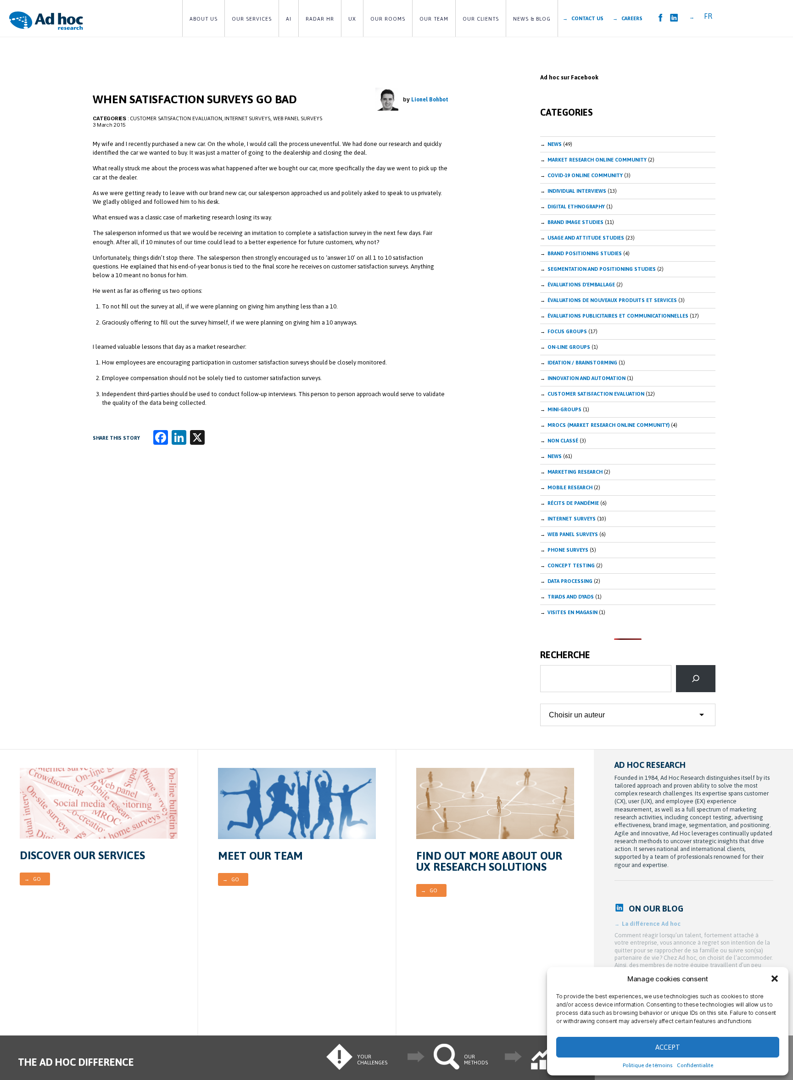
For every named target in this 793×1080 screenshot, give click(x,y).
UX (352, 19)
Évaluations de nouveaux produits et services (612, 300)
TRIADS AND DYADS (570, 596)
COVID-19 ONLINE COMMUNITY (585, 175)
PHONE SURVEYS (567, 550)
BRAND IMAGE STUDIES (575, 222)
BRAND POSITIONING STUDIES (584, 253)
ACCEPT (667, 1047)
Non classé (562, 440)
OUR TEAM (433, 19)
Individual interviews (576, 191)
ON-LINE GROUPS (568, 347)
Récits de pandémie (573, 503)
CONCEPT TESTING (571, 565)
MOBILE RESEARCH (569, 487)
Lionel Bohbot (429, 99)
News (554, 144)
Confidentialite (695, 1065)
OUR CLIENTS (481, 19)
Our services (252, 19)
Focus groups (567, 331)
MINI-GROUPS (564, 409)
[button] (774, 978)
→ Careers (627, 18)
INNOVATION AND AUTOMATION (586, 378)
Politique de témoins (647, 1065)
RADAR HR (320, 19)
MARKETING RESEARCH (575, 472)
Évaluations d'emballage (581, 284)
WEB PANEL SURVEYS (297, 118)
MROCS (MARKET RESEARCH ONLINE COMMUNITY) (608, 425)
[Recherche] (695, 678)
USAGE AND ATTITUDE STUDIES (585, 238)
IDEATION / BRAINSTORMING (582, 362)
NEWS (554, 456)
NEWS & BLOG (532, 19)
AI (288, 19)
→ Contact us (583, 18)
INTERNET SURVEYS (247, 118)
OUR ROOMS (387, 19)
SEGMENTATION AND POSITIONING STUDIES (601, 269)
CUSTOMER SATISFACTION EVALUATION (176, 118)
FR (708, 16)
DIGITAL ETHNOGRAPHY (576, 206)
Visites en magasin (572, 612)
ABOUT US (204, 19)
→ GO (32, 879)
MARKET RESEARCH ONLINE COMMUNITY (597, 159)
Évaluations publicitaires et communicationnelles (617, 316)
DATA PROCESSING (569, 581)
